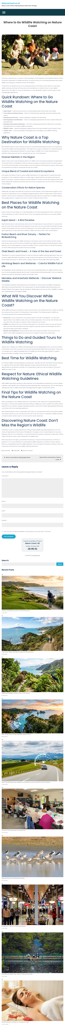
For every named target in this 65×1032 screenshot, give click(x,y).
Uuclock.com (36, 555)
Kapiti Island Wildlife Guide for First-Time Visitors (16, 693)
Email (4, 511)
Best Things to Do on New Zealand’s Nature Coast (16, 734)
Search (5, 560)
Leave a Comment (28, 450)
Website (4, 520)
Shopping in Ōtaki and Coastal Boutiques (14, 926)
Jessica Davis (6, 450)
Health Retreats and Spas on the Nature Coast (15, 1022)
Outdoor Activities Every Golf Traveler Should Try (16, 611)
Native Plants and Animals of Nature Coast (50, 458)
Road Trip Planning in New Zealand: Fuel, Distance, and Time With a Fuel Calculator (26, 782)
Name (4, 501)
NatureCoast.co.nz (11, 3)
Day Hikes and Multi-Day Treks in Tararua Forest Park (17, 974)
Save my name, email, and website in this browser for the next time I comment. (27, 531)
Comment (5, 476)
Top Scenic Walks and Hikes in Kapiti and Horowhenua (17, 652)
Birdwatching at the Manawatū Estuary (13, 878)
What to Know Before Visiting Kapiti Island (18, 457)
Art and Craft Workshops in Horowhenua (13, 830)
